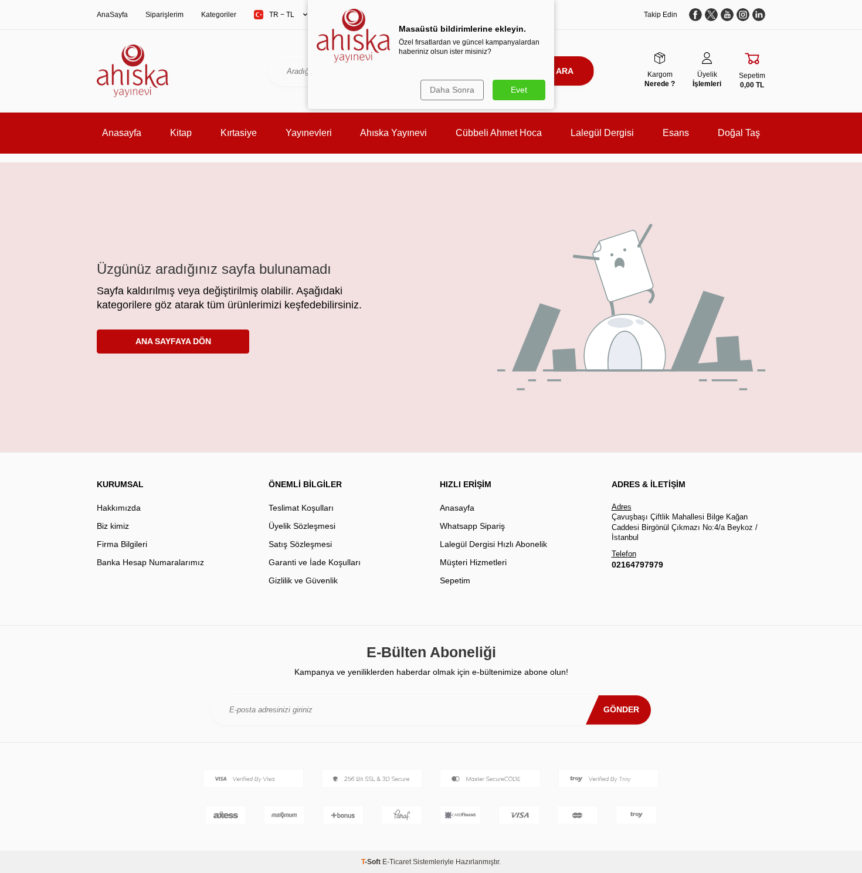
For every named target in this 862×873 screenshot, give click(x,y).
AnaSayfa (112, 15)
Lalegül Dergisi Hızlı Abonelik (493, 544)
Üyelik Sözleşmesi (302, 526)
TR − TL (281, 15)
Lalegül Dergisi (602, 133)
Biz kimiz (113, 526)
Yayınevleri (309, 133)
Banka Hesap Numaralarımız (150, 562)
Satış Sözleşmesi (300, 544)
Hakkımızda (119, 507)
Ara (564, 71)
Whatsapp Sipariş (472, 526)
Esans (676, 133)
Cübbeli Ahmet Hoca (499, 133)
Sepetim (455, 580)
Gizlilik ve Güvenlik (303, 580)
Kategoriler (218, 15)
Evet (519, 89)
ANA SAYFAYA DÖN (173, 341)
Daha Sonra (452, 89)
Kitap (181, 133)
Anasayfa (121, 133)
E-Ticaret (396, 862)
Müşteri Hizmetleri (473, 562)
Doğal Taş (739, 133)
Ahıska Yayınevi (393, 133)
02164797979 (637, 564)
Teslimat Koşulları (301, 507)
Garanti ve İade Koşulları (315, 562)
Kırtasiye (238, 133)
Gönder (621, 709)
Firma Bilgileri (122, 544)
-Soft (371, 862)
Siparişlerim (164, 15)
